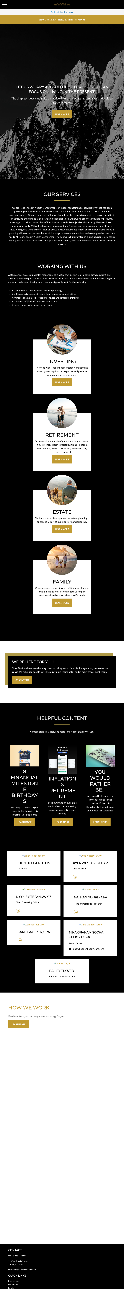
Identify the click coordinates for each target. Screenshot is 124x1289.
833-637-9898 (20, 1255)
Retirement (13, 1281)
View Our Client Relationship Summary (62, 19)
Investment (13, 1284)
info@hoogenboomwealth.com (22, 1269)
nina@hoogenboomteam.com (88, 948)
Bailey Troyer (61, 971)
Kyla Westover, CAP (90, 863)
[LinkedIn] (75, 877)
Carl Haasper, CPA (34, 932)
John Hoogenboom (34, 863)
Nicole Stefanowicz (33, 897)
